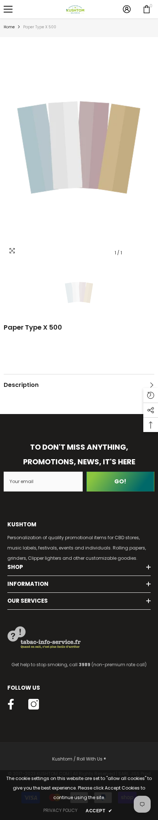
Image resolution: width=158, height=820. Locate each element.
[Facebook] (11, 704)
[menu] (8, 9)
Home (9, 27)
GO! (120, 481)
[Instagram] (33, 704)
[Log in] (127, 9)
